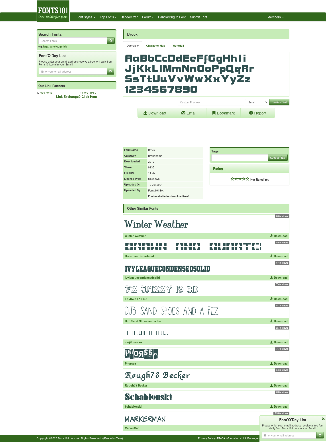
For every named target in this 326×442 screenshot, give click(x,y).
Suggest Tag (277, 157)
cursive (54, 46)
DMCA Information (228, 438)
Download (156, 113)
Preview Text (279, 102)
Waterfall (178, 45)
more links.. (89, 92)
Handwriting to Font (172, 17)
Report (259, 113)
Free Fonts (45, 92)
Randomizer (129, 17)
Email (190, 113)
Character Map (155, 45)
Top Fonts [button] (107, 17)
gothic (63, 46)
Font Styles (85, 17)
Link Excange (250, 438)
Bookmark (225, 113)
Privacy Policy (206, 438)
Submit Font (198, 17)
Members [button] (274, 17)
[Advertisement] (206, 130)
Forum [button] (146, 17)
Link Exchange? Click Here (76, 96)
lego (45, 46)
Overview (133, 45)
